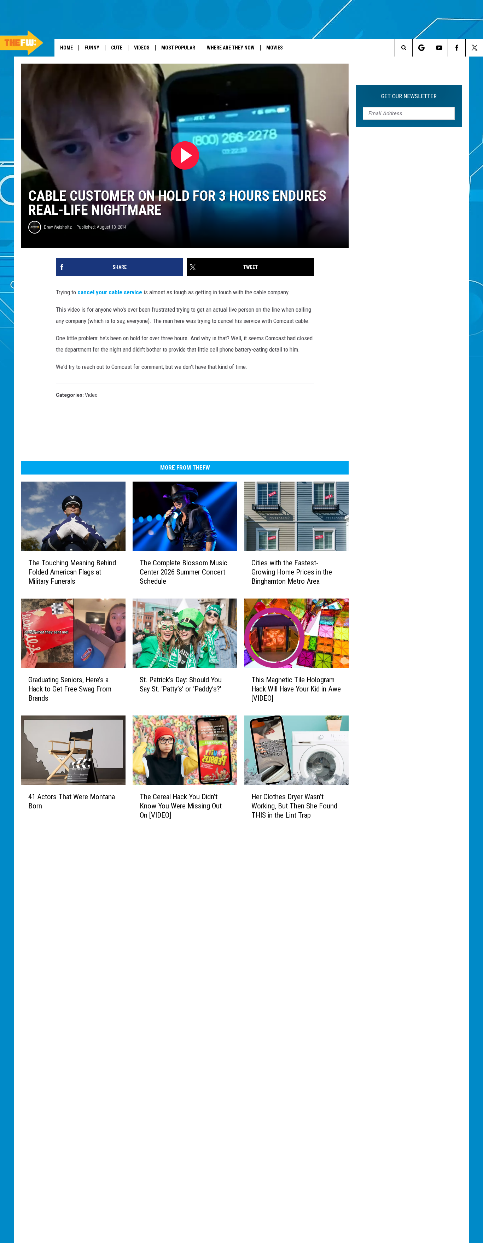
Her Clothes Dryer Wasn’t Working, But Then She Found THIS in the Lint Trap (294, 806)
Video (91, 395)
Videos (142, 48)
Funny (92, 48)
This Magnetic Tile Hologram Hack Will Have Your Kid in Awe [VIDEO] (296, 689)
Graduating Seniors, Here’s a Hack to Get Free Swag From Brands (69, 689)
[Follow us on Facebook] (456, 48)
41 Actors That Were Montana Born (71, 801)
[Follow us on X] (474, 48)
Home (66, 48)
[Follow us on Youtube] (439, 48)
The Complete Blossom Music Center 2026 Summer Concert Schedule (183, 572)
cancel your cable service (109, 292)
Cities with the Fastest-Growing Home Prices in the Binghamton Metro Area (291, 572)
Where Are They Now (231, 48)
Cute (116, 48)
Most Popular (178, 48)
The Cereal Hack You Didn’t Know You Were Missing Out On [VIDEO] (181, 806)
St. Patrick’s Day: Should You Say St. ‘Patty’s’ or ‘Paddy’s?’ (181, 684)
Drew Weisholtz (58, 227)
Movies (274, 48)
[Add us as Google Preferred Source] (421, 48)
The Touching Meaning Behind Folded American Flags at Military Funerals (72, 572)
